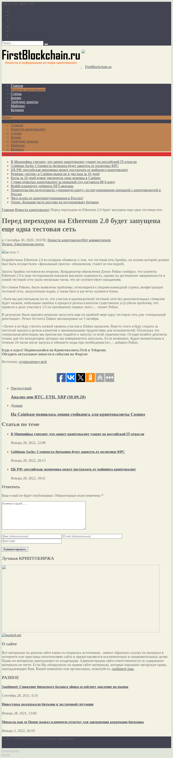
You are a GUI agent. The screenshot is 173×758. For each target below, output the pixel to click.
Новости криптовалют (28, 90)
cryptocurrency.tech (33, 362)
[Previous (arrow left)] (3, 755)
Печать (7, 244)
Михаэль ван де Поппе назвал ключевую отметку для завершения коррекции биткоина (73, 722)
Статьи (16, 94)
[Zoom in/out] (17, 751)
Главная (17, 86)
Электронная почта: (29, 244)
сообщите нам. (123, 669)
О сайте (17, 11)
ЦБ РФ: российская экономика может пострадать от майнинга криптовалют (69, 170)
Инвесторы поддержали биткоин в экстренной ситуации (47, 704)
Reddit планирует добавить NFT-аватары (42, 186)
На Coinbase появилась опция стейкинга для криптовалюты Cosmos (78, 414)
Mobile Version (37, 746)
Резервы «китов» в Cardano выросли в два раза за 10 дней (55, 174)
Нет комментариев (96, 240)
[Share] (8, 751)
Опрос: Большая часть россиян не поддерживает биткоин (55, 202)
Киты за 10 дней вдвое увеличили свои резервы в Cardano (55, 178)
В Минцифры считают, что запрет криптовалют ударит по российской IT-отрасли (74, 162)
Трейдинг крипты (24, 102)
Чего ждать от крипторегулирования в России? (47, 198)
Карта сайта (20, 15)
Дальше (17, 405)
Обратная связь (22, 19)
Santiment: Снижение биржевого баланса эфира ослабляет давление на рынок (65, 687)
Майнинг (18, 106)
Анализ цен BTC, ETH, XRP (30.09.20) (48, 397)
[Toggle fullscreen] (12, 751)
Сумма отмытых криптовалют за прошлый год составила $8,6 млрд (63, 182)
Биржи (16, 98)
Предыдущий (21, 388)
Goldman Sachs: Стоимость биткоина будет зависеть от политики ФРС (65, 166)
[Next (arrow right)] (8, 755)
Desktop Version (13, 746)
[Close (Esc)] (3, 751)
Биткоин (17, 110)
